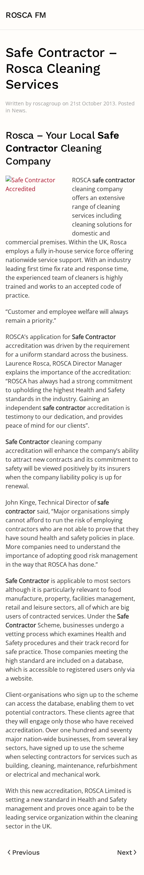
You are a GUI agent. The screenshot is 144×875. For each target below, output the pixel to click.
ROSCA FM (26, 15)
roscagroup (47, 103)
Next (124, 852)
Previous (26, 852)
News (18, 110)
